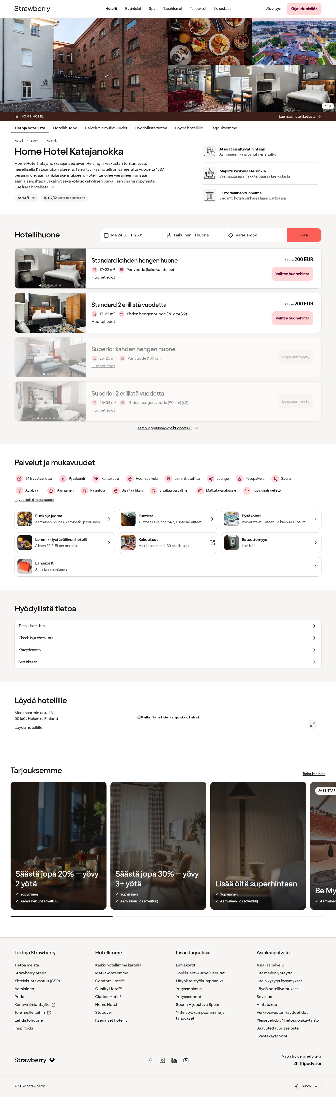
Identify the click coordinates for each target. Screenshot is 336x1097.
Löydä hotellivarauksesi (278, 989)
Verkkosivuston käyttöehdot (282, 1012)
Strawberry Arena (30, 973)
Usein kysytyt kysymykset (279, 981)
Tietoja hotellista (30, 128)
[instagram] (162, 1060)
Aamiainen (24, 989)
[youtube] (186, 1060)
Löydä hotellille (189, 128)
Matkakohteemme (111, 973)
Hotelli (19, 141)
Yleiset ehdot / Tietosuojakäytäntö (288, 1020)
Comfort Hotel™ (110, 981)
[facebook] (150, 1060)
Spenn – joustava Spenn (198, 1004)
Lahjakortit (185, 965)
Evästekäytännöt (272, 1036)
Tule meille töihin (30, 1012)
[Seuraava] (79, 268)
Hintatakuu (267, 1004)
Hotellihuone (65, 128)
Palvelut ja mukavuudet (106, 128)
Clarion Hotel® (108, 996)
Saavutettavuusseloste (278, 1028)
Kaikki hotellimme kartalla (118, 965)
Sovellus (264, 996)
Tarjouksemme (224, 128)
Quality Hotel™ (108, 989)
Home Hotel (106, 1004)
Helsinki (51, 141)
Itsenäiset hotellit (111, 1020)
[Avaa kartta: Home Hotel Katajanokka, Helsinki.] (313, 724)
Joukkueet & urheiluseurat (200, 973)
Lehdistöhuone (29, 1020)
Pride (19, 996)
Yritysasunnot (188, 996)
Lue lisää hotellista (31, 187)
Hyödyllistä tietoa (151, 128)
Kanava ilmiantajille (32, 1004)
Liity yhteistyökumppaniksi (200, 981)
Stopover (103, 1012)
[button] (50, 268)
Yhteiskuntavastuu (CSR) (37, 981)
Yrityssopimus (189, 989)
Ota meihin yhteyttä (274, 973)
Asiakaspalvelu (270, 965)
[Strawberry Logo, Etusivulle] (32, 9)
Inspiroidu (24, 1028)
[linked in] (174, 1060)
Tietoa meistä (27, 965)
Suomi (35, 141)
